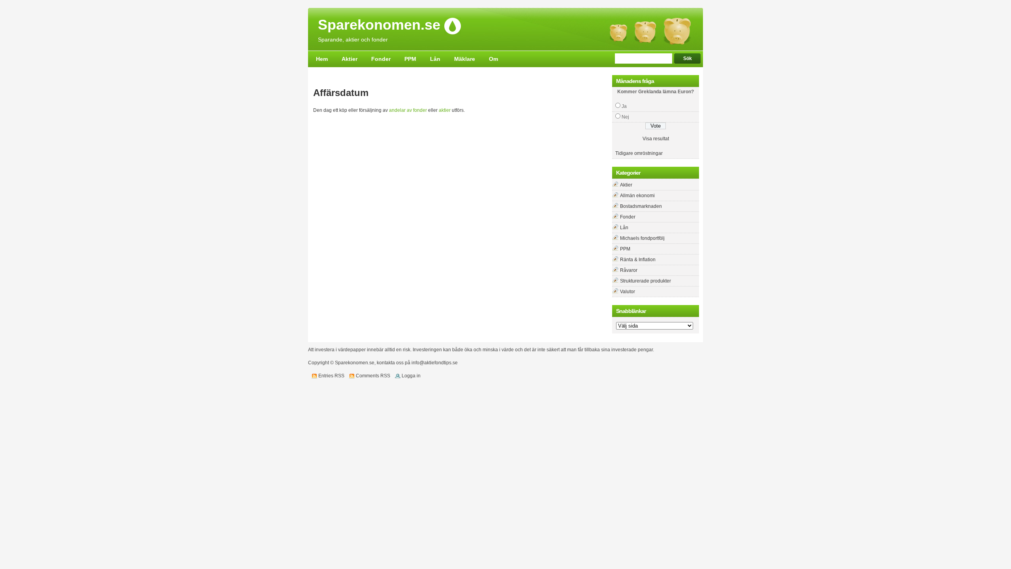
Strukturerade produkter (645, 281)
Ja (624, 106)
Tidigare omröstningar (639, 153)
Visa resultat (656, 138)
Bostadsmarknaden (641, 206)
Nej (625, 117)
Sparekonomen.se (379, 25)
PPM (410, 59)
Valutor (627, 291)
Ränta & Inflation (638, 259)
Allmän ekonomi (637, 195)
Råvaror (628, 270)
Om (493, 59)
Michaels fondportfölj (642, 238)
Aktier (349, 59)
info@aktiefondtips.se (435, 363)
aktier (445, 110)
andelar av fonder (408, 110)
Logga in (411, 376)
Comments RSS (373, 376)
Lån (435, 59)
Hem (322, 59)
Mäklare (464, 59)
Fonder (381, 59)
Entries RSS (331, 376)
